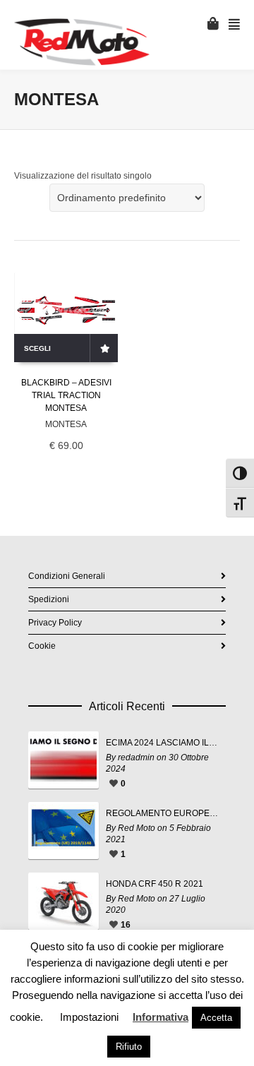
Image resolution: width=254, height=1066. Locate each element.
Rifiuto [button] (129, 1046)
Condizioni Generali (66, 576)
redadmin (136, 757)
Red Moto (136, 828)
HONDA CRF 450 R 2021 (154, 884)
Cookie (42, 646)
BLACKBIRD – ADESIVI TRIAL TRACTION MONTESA (66, 395)
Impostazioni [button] (89, 1017)
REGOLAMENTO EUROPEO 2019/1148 (162, 813)
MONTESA (66, 424)
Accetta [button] (216, 1017)
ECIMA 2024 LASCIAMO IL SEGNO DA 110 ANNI (162, 743)
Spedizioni (48, 599)
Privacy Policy (55, 623)
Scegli (37, 348)
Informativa (160, 1017)
